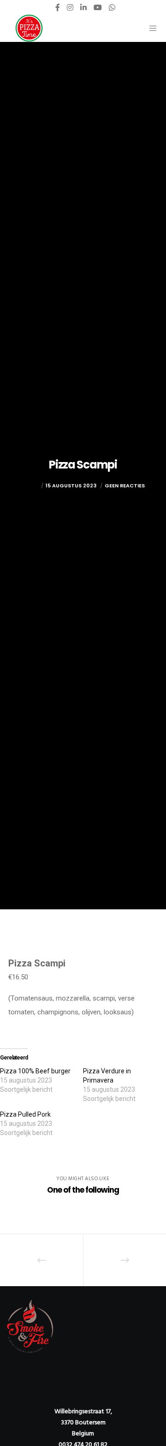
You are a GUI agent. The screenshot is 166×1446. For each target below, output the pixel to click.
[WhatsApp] (112, 7)
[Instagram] (70, 7)
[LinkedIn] (83, 7)
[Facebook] (57, 7)
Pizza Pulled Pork (25, 1114)
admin (30, 485)
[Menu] (150, 28)
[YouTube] (98, 7)
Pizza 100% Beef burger (35, 1071)
